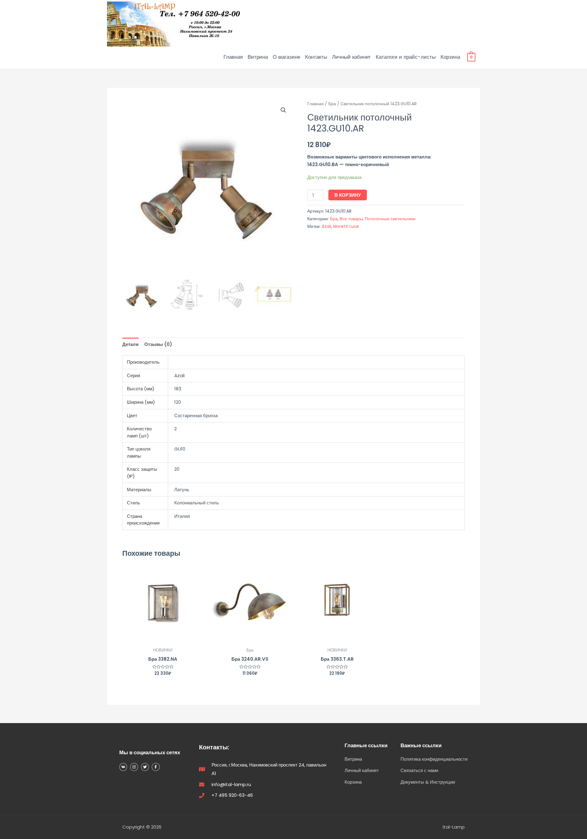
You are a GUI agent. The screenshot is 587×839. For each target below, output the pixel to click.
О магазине (286, 57)
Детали (130, 344)
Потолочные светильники (390, 219)
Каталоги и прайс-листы (406, 57)
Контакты (316, 57)
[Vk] (123, 767)
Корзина (450, 57)
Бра (332, 104)
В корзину (347, 195)
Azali (326, 226)
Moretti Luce (346, 226)
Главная (233, 57)
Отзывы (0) (158, 344)
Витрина (258, 57)
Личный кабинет (351, 57)
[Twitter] (145, 767)
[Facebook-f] (156, 767)
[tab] (130, 344)
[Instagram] (134, 767)
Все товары (351, 219)
